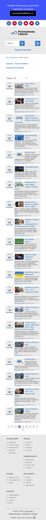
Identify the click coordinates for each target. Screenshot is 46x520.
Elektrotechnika (13, 447)
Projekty (28, 445)
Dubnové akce (30, 152)
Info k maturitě (30, 485)
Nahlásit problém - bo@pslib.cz (20, 514)
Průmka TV (29, 442)
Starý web (29, 450)
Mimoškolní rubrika (15, 68)
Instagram (29, 447)
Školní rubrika (21, 64)
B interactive (27, 517)
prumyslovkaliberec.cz (23, 13)
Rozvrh (14, 23)
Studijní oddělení (14, 495)
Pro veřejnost (14, 57)
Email (26, 23)
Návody (31, 23)
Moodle (11, 482)
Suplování (9, 23)
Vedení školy (12, 497)
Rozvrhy (28, 477)
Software (28, 468)
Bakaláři (20, 23)
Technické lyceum (14, 445)
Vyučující (11, 500)
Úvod (7, 57)
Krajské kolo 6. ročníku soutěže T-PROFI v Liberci (32, 204)
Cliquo (19, 517)
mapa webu (29, 511)
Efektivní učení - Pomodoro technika (31, 257)
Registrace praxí (14, 477)
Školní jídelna (30, 460)
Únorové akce (30, 359)
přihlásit (34, 514)
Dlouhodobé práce (14, 480)
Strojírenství (12, 442)
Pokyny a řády (30, 465)
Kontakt (37, 23)
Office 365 (29, 462)
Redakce (9, 64)
